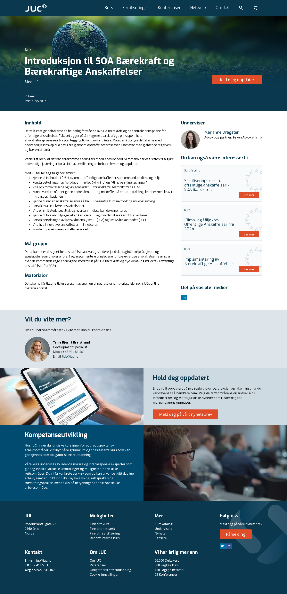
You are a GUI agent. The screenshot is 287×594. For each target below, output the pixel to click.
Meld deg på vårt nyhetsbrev (185, 414)
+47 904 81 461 (74, 352)
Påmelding (235, 534)
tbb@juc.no (70, 356)
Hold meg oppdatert (237, 79)
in (222, 546)
